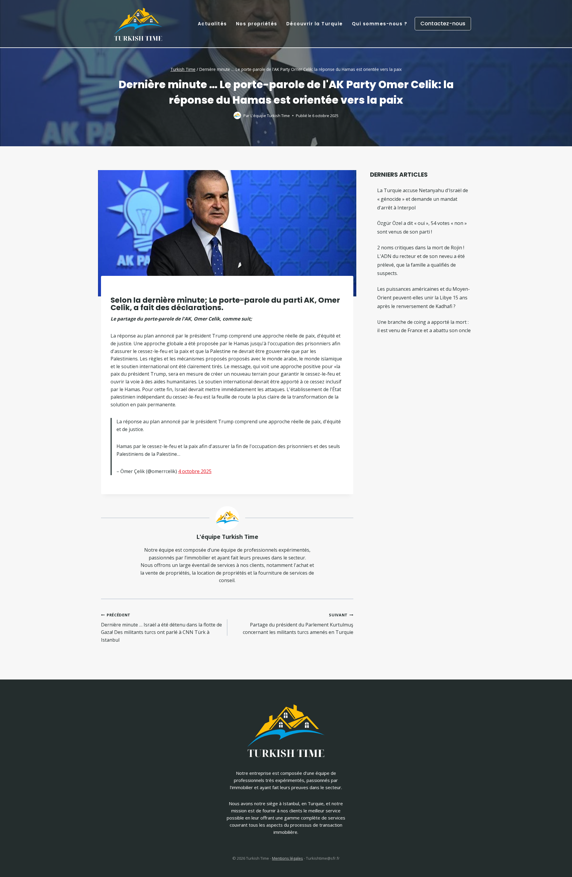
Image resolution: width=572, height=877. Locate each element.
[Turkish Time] (138, 22)
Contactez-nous (442, 23)
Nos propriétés (256, 24)
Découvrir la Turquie (314, 24)
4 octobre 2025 (195, 471)
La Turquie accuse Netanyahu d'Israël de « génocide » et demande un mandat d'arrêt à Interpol (422, 199)
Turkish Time (182, 69)
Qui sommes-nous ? (380, 24)
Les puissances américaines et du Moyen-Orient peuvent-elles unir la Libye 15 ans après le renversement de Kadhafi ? (423, 298)
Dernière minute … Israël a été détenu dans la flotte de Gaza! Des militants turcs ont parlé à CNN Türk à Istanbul (161, 627)
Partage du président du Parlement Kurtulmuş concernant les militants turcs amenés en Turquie (298, 623)
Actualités (212, 24)
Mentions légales (287, 858)
